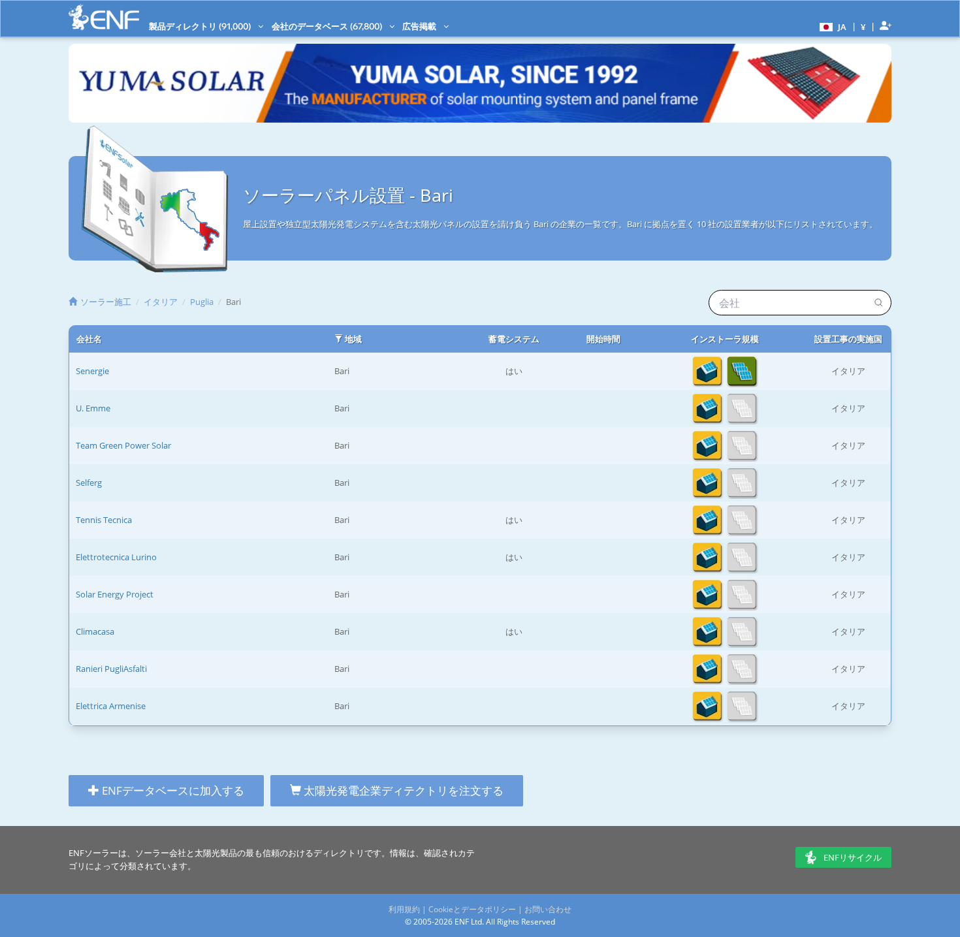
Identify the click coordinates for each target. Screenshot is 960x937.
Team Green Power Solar (123, 445)
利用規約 (404, 909)
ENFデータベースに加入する (171, 790)
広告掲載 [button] (420, 26)
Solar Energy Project (114, 594)
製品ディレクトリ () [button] (201, 26)
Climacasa (95, 631)
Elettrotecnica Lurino (116, 557)
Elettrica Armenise (111, 706)
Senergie (92, 371)
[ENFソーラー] (104, 17)
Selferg (89, 482)
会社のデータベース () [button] (328, 26)
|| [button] (863, 26)
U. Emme (93, 408)
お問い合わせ (547, 909)
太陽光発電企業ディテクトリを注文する (402, 790)
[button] (831, 26)
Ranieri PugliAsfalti (111, 669)
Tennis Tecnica (104, 520)
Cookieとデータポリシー (472, 909)
